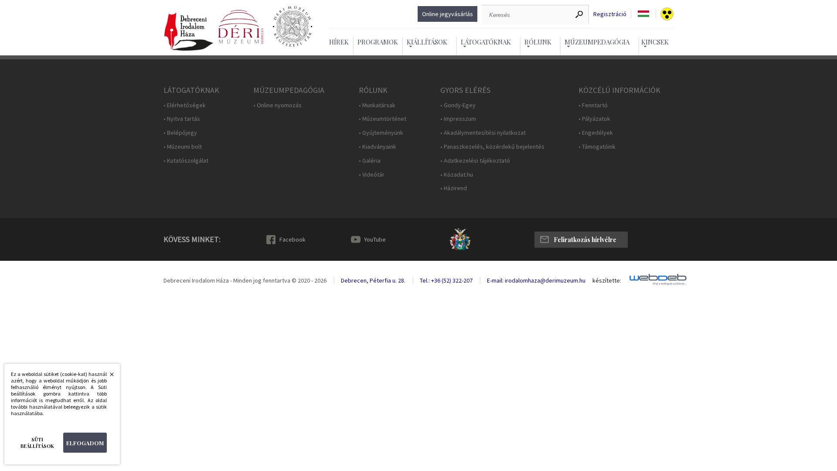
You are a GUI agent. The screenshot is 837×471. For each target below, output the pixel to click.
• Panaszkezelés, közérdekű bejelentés (492, 146)
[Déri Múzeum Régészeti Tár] (292, 27)
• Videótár (371, 174)
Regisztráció (609, 14)
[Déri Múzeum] (240, 27)
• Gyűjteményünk (381, 133)
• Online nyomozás (277, 105)
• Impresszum (458, 119)
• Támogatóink (597, 146)
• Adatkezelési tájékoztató (475, 160)
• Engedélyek (595, 133)
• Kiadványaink (377, 146)
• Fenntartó (593, 105)
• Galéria (370, 160)
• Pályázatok (594, 119)
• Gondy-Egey (458, 105)
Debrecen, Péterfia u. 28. (373, 280)
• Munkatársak (377, 105)
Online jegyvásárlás (447, 14)
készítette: (606, 280)
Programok (377, 42)
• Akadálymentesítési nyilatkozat (483, 133)
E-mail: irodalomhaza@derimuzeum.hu (536, 280)
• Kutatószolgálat (185, 160)
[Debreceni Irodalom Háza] (188, 32)
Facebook (292, 239)
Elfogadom (85, 443)
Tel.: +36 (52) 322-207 (446, 280)
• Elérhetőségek (184, 105)
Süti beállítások (37, 442)
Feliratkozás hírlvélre (585, 240)
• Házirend (453, 188)
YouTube (375, 239)
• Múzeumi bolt (182, 146)
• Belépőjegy (180, 133)
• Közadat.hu (456, 174)
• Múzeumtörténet (382, 119)
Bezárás (107, 376)
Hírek (339, 42)
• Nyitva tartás (181, 119)
